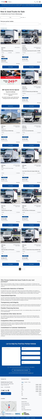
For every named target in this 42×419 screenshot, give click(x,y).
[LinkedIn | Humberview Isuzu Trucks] (9, 390)
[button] (39, 2)
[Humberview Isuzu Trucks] (7, 2)
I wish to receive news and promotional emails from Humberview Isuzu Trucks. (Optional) (22, 367)
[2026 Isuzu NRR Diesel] (31, 116)
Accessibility (28, 417)
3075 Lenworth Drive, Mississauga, (7, 384)
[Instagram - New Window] (5, 390)
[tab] (4, 58)
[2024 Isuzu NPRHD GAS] (31, 37)
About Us (23, 406)
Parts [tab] (29, 382)
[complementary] (3, 413)
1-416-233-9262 (7, 387)
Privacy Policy (23, 417)
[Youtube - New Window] (3, 390)
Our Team (23, 408)
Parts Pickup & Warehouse (26, 409)
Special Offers (24, 401)
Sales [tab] (23, 382)
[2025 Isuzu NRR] (11, 116)
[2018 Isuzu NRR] (11, 37)
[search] (40, 24)
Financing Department (26, 404)
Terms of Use (17, 417)
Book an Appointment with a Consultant (21, 370)
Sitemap (13, 417)
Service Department (25, 403)
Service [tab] (26, 382)
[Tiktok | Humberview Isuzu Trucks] (7, 390)
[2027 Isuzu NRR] (11, 196)
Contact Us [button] (6, 393)
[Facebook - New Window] (2, 390)
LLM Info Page (33, 417)
